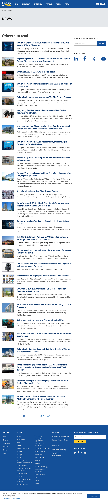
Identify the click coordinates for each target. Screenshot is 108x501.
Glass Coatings (22, 465)
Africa (19, 436)
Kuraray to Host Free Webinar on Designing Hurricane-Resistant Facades (43, 222)
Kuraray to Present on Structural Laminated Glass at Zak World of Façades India (44, 85)
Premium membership (59, 450)
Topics (58, 4)
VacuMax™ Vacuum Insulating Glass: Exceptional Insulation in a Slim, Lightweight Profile (44, 174)
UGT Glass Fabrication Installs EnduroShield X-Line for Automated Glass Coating (44, 334)
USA (36, 477)
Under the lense (40, 475)
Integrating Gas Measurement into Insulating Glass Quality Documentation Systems (41, 111)
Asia (18, 443)
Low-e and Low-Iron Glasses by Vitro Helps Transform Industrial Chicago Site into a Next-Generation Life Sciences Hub (43, 127)
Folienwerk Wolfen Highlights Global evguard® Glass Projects (43, 275)
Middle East (38, 455)
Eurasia (19, 452)
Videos (37, 481)
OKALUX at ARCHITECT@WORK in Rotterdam (36, 72)
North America (39, 458)
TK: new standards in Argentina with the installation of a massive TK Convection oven (44, 251)
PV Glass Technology (41, 467)
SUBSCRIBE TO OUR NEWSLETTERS (86, 38)
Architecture (21, 439)
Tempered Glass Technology (40, 470)
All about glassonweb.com (60, 437)
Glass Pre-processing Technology (24, 469)
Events (19, 458)
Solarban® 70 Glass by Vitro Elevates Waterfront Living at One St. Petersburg (44, 305)
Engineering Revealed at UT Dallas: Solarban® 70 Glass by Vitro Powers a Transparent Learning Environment (43, 59)
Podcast (37, 464)
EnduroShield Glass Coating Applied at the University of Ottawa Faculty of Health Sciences (43, 350)
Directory (26, 4)
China (19, 446)
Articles (49, 4)
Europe (19, 455)
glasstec (19, 476)
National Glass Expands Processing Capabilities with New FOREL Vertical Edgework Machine (43, 381)
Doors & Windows (23, 449)
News (16, 4)
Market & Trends (40, 451)
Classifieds (37, 4)
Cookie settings (16, 498)
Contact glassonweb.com (60, 440)
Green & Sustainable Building (23, 480)
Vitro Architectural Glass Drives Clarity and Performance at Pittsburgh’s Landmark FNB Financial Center (41, 397)
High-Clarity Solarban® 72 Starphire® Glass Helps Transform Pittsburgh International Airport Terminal (42, 238)
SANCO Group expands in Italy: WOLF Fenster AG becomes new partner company (43, 158)
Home (4, 10)
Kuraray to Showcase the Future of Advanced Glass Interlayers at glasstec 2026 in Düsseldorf (44, 44)
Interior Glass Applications (39, 440)
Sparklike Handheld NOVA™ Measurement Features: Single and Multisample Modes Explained (44, 264)
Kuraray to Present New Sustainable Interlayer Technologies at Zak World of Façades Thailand (43, 143)
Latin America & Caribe (42, 448)
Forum (67, 4)
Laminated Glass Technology (40, 444)
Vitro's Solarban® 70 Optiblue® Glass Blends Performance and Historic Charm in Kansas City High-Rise (43, 204)
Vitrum (37, 484)
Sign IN (103, 4)
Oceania (37, 461)
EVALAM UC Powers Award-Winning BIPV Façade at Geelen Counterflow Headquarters (41, 290)
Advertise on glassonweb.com (57, 454)
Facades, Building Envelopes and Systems (24, 462)
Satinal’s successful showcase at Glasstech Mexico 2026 (40, 320)
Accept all (94, 496)
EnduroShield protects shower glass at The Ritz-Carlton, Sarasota (44, 97)
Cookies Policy (6, 498)
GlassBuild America (23, 473)
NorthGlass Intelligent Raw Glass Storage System (37, 191)
